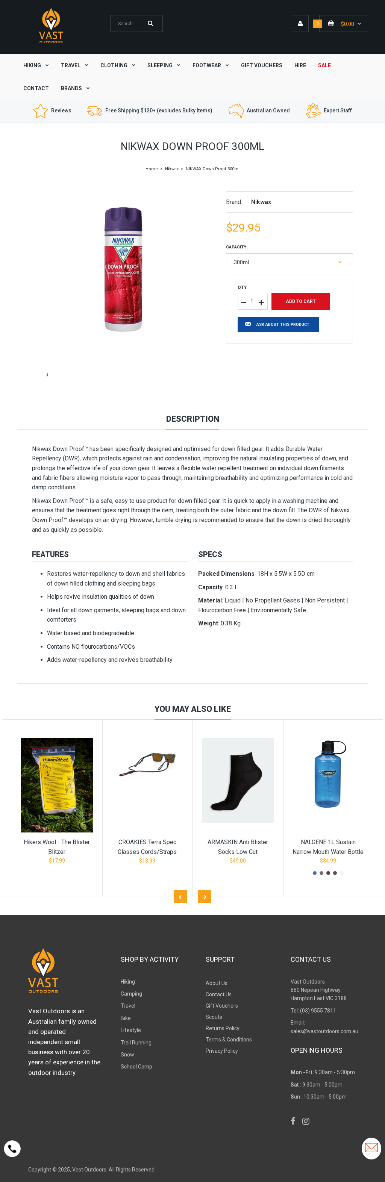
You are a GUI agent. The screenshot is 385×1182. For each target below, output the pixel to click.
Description (192, 419)
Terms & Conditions (229, 1040)
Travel (128, 1006)
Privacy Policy (222, 1051)
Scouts (214, 1017)
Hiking (128, 982)
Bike (126, 1018)
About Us (216, 983)
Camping (131, 994)
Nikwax (172, 168)
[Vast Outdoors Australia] (51, 43)
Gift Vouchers (222, 1006)
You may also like (193, 709)
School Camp (136, 1067)
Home (152, 168)
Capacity (236, 247)
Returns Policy (222, 1028)
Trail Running (136, 1043)
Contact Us (219, 994)
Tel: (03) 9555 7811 (313, 1011)
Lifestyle (131, 1030)
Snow (127, 1055)
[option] (123, 269)
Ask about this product (282, 324)
